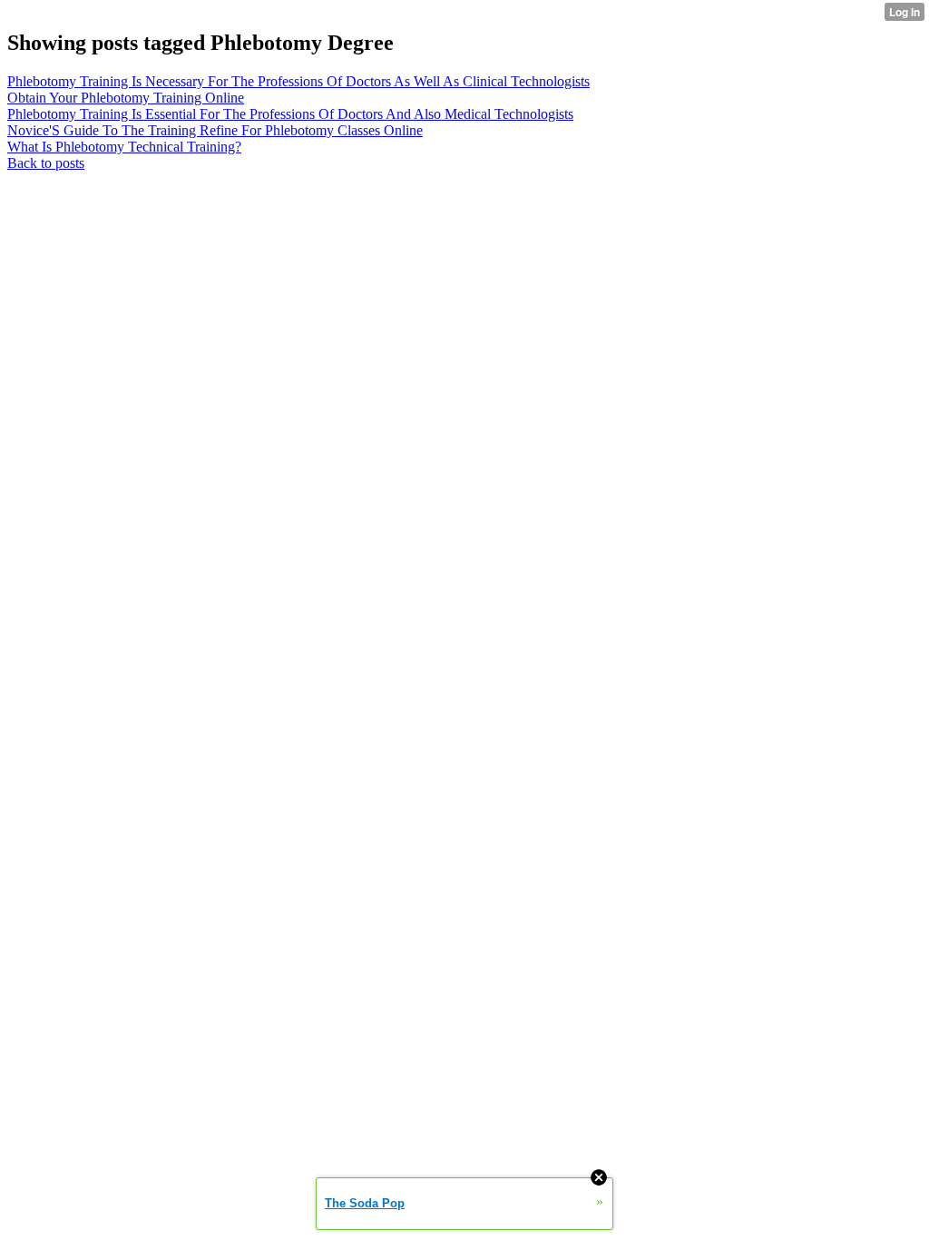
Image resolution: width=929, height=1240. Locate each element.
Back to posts (45, 163)
